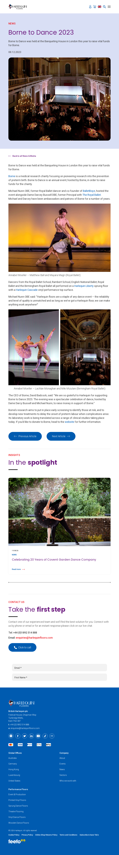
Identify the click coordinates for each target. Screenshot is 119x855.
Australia (12, 758)
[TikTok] (45, 736)
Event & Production (17, 794)
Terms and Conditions (68, 835)
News (62, 769)
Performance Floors (18, 789)
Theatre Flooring (16, 811)
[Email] (51, 736)
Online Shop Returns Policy (46, 835)
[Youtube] (38, 736)
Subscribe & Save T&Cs (89, 835)
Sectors (63, 775)
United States (14, 781)
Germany (12, 764)
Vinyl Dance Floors (17, 817)
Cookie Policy (13, 835)
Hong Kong (13, 769)
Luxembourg (14, 775)
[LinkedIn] (31, 736)
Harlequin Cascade (27, 289)
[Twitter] (24, 736)
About (62, 758)
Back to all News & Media (24, 156)
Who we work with (67, 781)
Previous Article (27, 436)
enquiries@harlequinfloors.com (34, 637)
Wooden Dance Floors (18, 823)
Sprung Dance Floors (18, 806)
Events (62, 764)
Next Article (58, 436)
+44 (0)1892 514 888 (25, 632)
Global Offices (15, 753)
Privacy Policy (27, 835)
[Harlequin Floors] (18, 6)
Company (63, 753)
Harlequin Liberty (84, 285)
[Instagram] (10, 736)
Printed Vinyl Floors (17, 800)
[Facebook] (17, 736)
